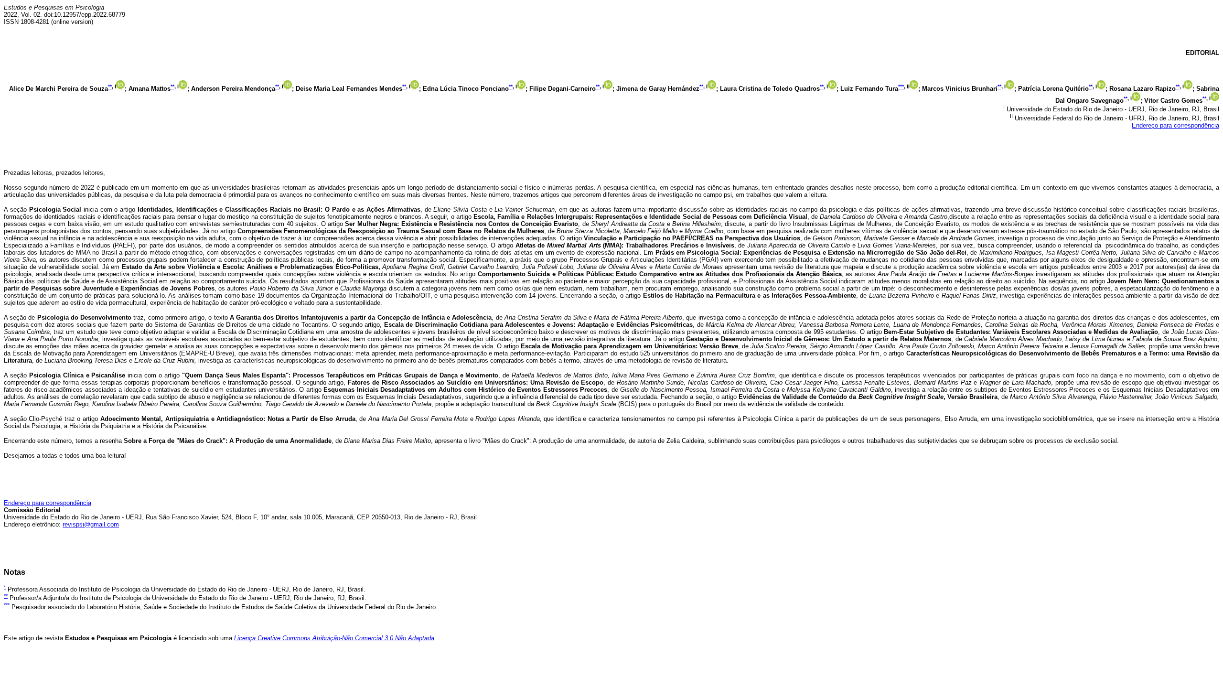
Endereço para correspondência (1175, 125)
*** (901, 86)
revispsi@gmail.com (91, 524)
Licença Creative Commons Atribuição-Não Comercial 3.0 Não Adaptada (334, 638)
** (110, 86)
